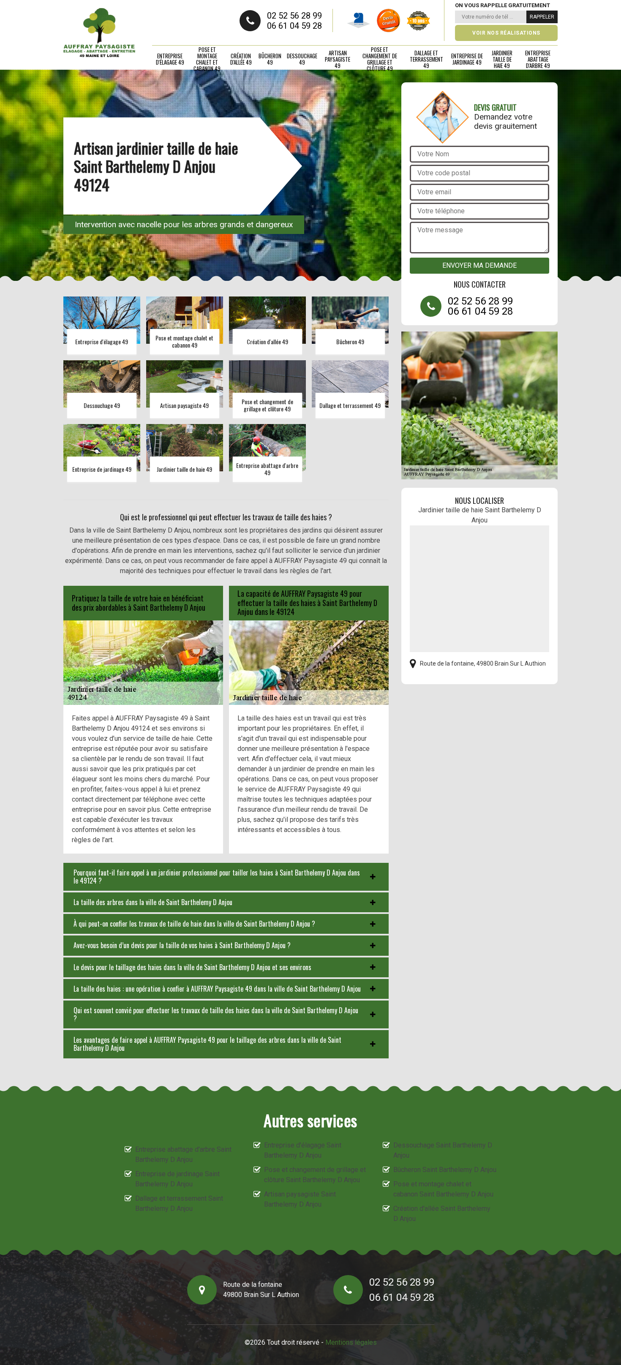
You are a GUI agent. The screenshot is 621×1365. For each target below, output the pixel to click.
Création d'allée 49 (241, 59)
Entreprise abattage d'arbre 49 (537, 59)
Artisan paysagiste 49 (337, 59)
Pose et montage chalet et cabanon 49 (207, 59)
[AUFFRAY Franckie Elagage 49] (99, 32)
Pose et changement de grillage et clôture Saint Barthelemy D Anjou (315, 1175)
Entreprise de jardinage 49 (467, 59)
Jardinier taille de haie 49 (502, 59)
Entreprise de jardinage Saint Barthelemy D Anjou (177, 1179)
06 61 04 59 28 (294, 26)
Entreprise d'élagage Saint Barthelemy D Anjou (302, 1150)
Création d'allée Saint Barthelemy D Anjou (441, 1214)
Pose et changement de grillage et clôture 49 (379, 59)
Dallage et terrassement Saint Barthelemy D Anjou (179, 1203)
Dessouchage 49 (302, 59)
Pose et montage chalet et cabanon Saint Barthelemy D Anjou (443, 1189)
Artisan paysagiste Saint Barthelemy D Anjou (300, 1199)
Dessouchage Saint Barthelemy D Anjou (442, 1150)
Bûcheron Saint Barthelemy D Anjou (444, 1170)
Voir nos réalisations (506, 33)
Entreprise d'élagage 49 (170, 59)
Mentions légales (351, 1342)
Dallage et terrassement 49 (426, 59)
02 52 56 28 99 (294, 16)
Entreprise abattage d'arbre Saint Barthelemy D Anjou (183, 1154)
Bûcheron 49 (270, 59)
